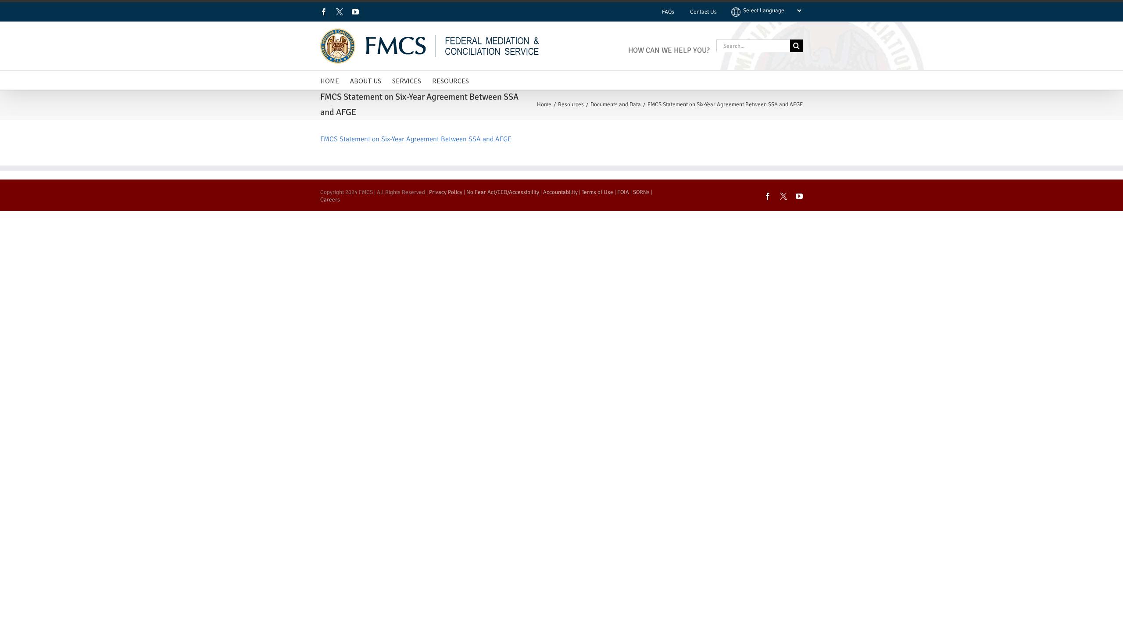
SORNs (641, 192)
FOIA (623, 192)
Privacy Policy (445, 192)
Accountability (560, 192)
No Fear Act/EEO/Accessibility (502, 192)
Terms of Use (597, 192)
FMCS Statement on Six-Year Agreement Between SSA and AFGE (415, 139)
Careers (330, 199)
